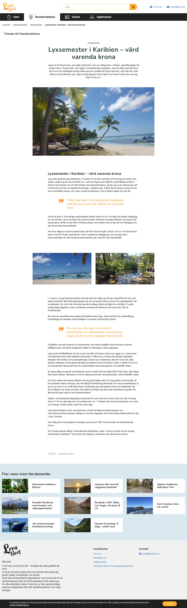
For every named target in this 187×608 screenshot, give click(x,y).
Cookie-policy (100, 562)
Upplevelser (104, 17)
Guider (76, 17)
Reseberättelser (45, 17)
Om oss (158, 6)
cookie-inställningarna (19, 605)
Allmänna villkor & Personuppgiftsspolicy (113, 566)
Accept (170, 604)
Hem (16, 17)
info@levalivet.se (151, 553)
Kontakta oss (178, 6)
